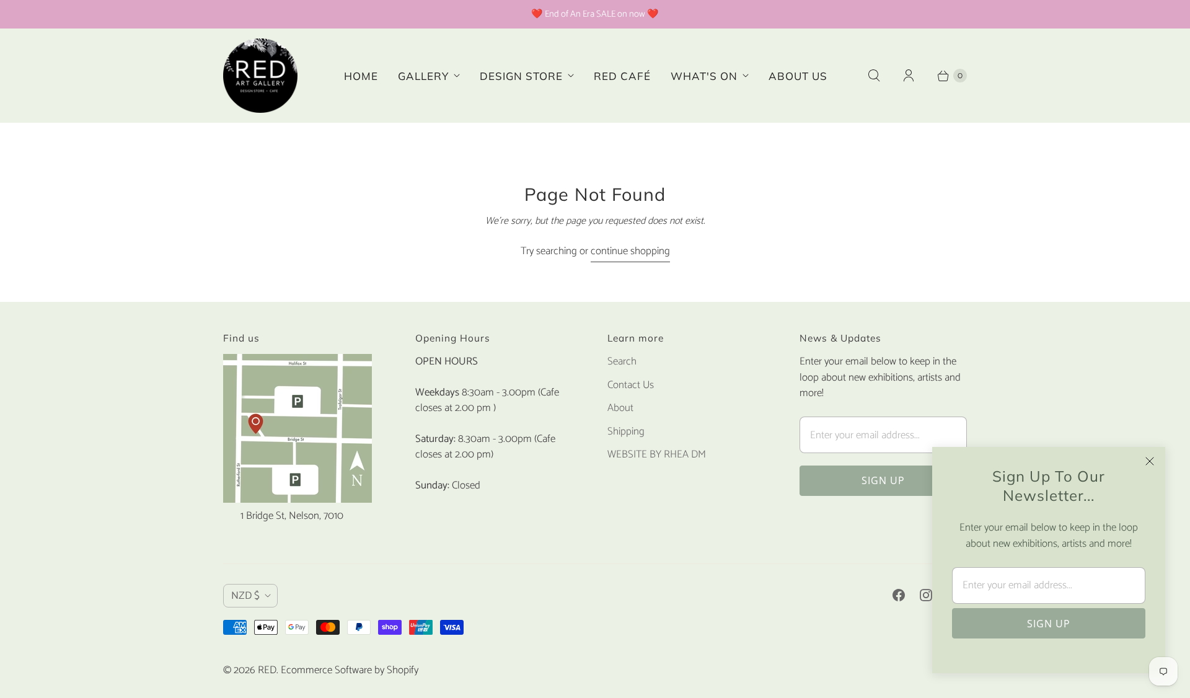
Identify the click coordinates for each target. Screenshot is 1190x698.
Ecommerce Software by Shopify (349, 670)
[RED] (260, 75)
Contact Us (630, 385)
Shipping (626, 431)
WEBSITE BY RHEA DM (656, 454)
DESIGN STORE (521, 75)
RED (267, 670)
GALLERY (423, 75)
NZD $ (245, 595)
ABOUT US (798, 75)
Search (622, 361)
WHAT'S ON (704, 75)
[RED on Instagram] (926, 595)
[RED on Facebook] (898, 595)
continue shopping (630, 252)
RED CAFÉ (622, 75)
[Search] (874, 76)
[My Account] (908, 76)
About (620, 408)
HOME (361, 75)
